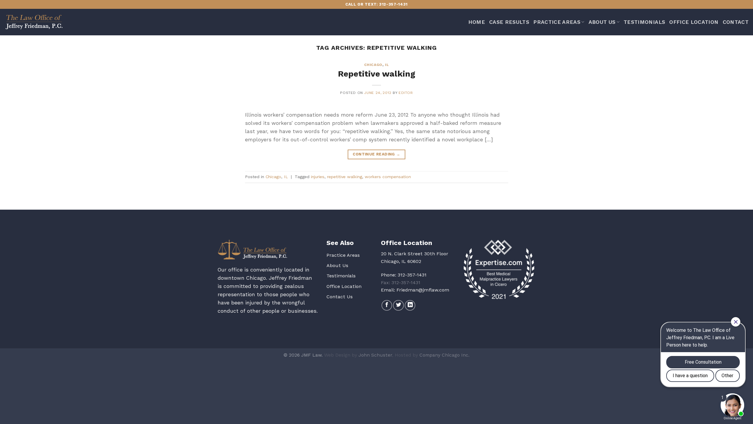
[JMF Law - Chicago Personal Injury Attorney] (33, 22)
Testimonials (644, 22)
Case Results (509, 22)
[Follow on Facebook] (387, 305)
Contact (736, 22)
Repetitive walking (376, 74)
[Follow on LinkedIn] (410, 305)
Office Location (693, 22)
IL (387, 65)
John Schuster (375, 355)
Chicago (373, 65)
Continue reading (376, 154)
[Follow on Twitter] (398, 305)
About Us (602, 22)
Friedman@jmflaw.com (423, 290)
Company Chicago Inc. (444, 355)
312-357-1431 (412, 275)
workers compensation (388, 176)
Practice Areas (556, 22)
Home (476, 22)
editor (406, 93)
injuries (317, 176)
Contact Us (339, 296)
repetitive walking (344, 176)
